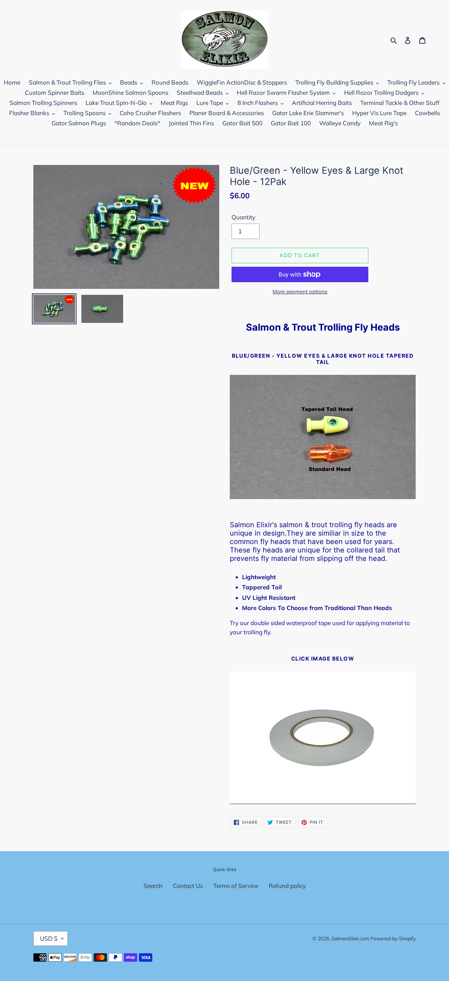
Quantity (243, 217)
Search (152, 885)
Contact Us (188, 885)
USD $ (49, 938)
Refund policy (287, 885)
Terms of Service (235, 885)
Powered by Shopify (393, 938)
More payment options (300, 291)
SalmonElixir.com (350, 938)
